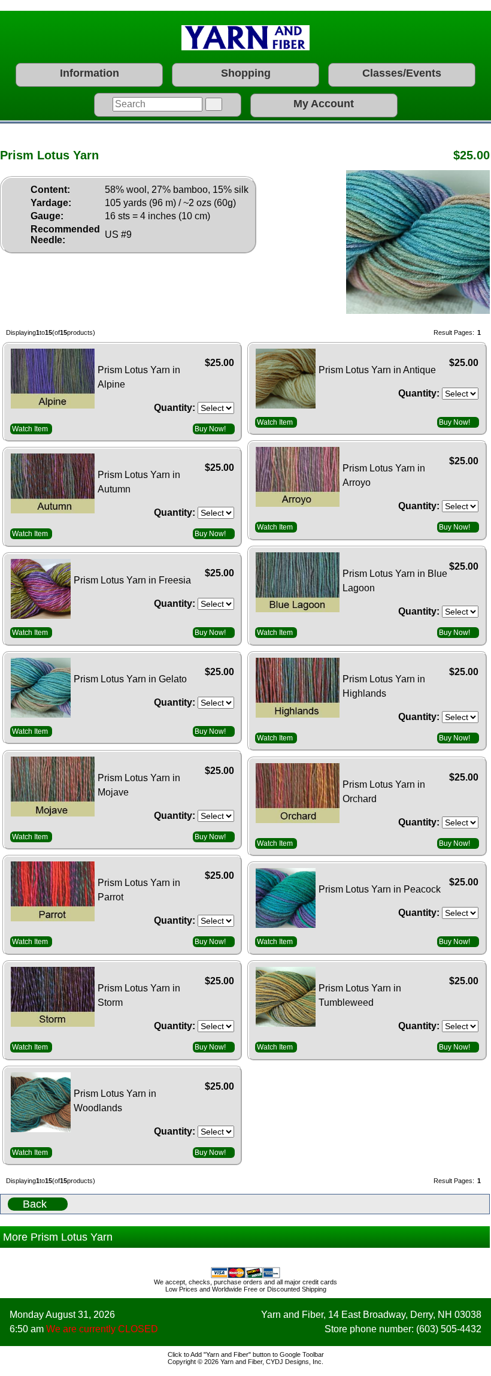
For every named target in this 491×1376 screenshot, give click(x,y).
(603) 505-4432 (448, 1329)
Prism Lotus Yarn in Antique (377, 370)
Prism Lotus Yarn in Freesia (132, 580)
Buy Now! (210, 429)
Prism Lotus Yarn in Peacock (380, 889)
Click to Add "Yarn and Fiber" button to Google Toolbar (246, 1354)
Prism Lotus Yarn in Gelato (130, 679)
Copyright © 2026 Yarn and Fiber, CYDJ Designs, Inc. (245, 1361)
